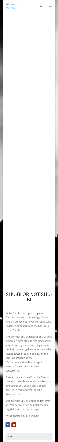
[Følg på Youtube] (13, 424)
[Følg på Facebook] (8, 424)
